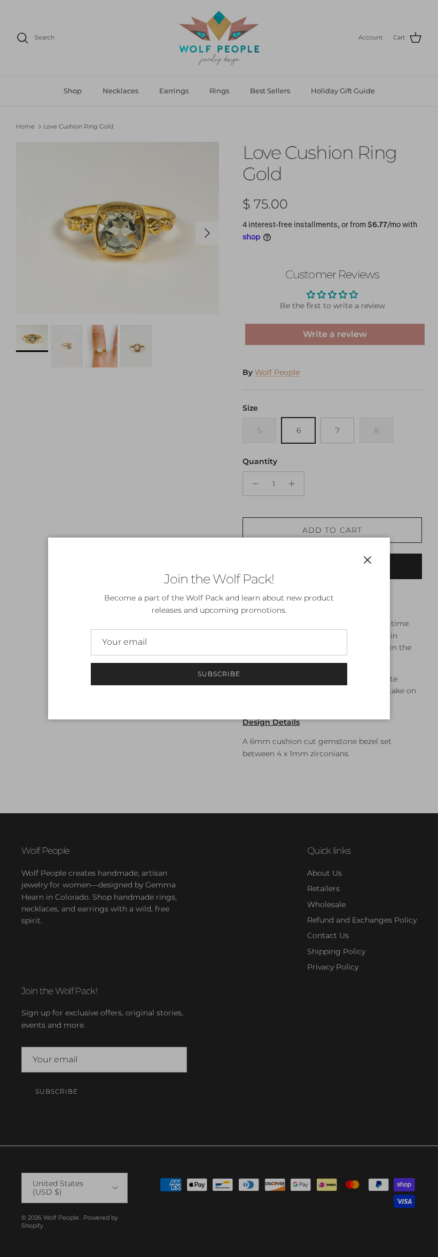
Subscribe (219, 674)
